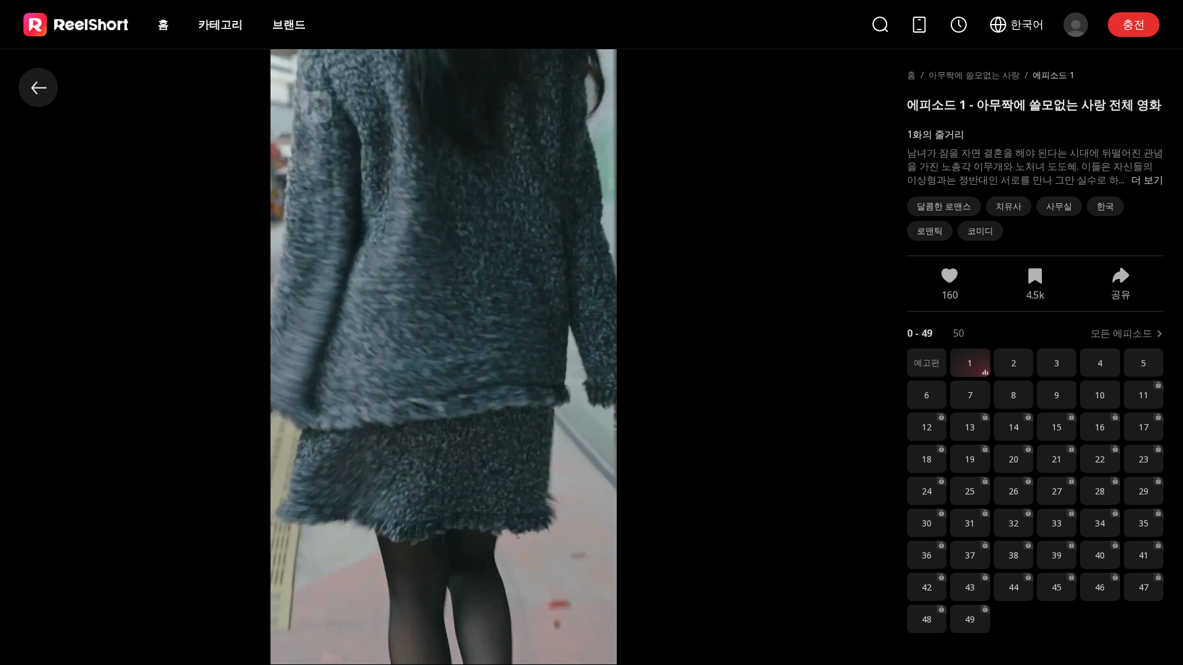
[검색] (880, 24)
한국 (1105, 206)
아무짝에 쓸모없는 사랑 (974, 75)
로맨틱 (930, 230)
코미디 (980, 230)
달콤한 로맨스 (944, 206)
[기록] (959, 24)
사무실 (1059, 206)
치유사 (1009, 206)
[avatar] (1075, 24)
